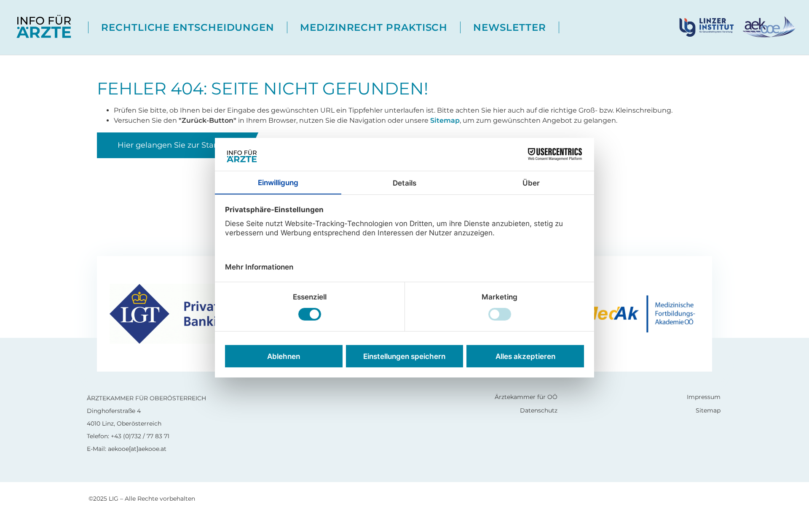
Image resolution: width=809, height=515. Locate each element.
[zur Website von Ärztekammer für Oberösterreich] (768, 27)
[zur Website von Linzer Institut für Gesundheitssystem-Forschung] (710, 27)
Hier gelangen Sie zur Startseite (178, 145)
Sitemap (445, 120)
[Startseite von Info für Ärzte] (44, 27)
